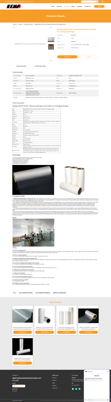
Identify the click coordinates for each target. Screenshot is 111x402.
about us (59, 6)
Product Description (40, 66)
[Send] (108, 400)
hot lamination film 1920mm (43, 292)
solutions (79, 6)
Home (52, 6)
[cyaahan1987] (76, 389)
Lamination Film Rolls (28, 24)
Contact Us (54, 388)
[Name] (97, 1)
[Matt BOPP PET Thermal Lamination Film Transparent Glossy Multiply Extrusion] (22, 346)
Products (20, 24)
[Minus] (108, 371)
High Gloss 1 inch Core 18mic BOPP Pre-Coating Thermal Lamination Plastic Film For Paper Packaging (44, 328)
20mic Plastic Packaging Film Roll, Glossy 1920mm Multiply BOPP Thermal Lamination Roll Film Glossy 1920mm (66, 328)
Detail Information (21, 66)
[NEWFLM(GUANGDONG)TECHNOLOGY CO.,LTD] (13, 6)
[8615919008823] (73, 389)
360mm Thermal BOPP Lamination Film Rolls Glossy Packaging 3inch (88, 328)
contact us (88, 6)
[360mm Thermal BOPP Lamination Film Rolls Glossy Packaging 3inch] (88, 315)
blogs (73, 6)
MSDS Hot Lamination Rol (59, 292)
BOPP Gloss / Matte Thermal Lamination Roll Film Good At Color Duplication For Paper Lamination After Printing (22, 328)
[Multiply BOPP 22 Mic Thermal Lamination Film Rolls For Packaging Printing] (29, 44)
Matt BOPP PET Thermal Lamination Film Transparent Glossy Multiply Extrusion (22, 359)
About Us (54, 377)
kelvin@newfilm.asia (19, 386)
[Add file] (85, 400)
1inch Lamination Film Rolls (26, 292)
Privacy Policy (15, 400)
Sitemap (20, 400)
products (66, 6)
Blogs (53, 382)
